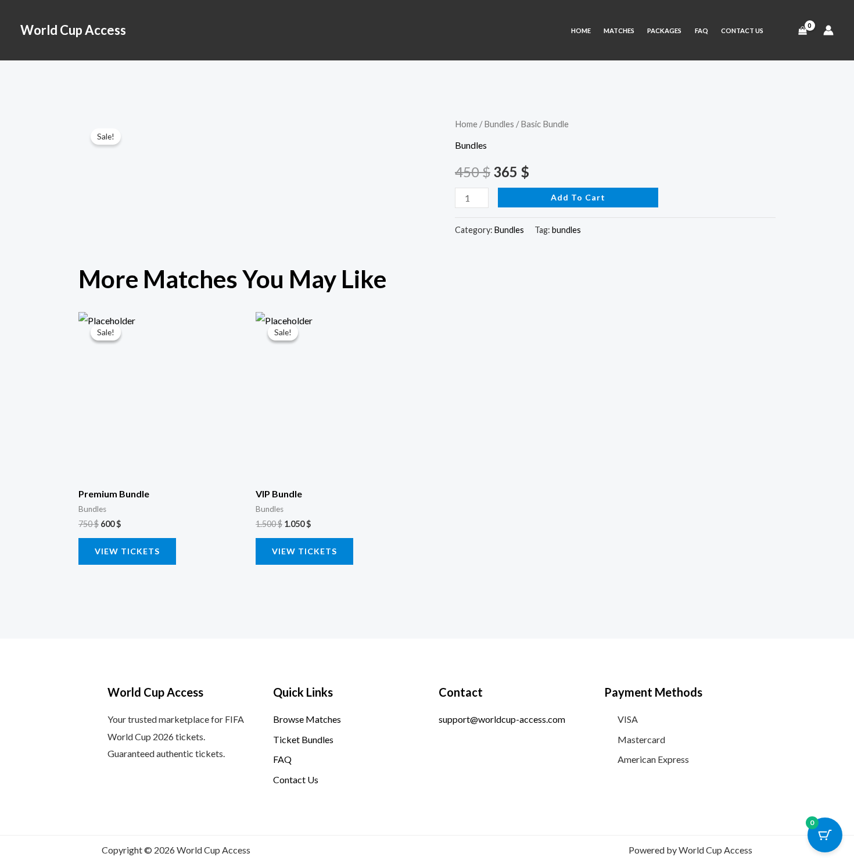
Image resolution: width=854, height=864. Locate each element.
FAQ (701, 30)
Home (581, 30)
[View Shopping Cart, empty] (802, 30)
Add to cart (578, 197)
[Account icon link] (828, 30)
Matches (619, 30)
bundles (566, 230)
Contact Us (742, 30)
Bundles (499, 124)
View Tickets (127, 551)
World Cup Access (73, 30)
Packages (664, 30)
